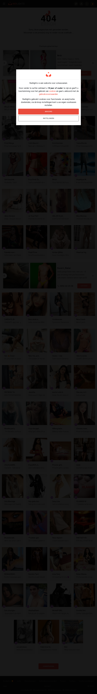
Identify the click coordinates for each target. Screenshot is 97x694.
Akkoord (48, 111)
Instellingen (48, 118)
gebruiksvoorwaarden (48, 94)
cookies (52, 91)
